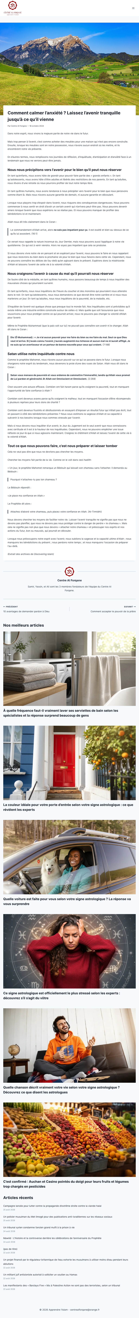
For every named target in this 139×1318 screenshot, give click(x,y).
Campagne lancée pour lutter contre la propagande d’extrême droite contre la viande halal (52, 1206)
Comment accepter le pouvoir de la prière (113, 609)
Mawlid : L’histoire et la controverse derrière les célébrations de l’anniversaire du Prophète (52, 1238)
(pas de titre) (10, 1249)
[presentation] (69, 668)
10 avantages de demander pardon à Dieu (26, 609)
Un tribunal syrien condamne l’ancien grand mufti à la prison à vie (39, 1227)
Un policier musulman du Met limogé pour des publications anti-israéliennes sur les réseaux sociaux (57, 1216)
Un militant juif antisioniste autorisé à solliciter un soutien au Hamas (40, 1274)
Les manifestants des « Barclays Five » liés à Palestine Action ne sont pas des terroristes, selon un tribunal (61, 1285)
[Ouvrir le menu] (133, 8)
